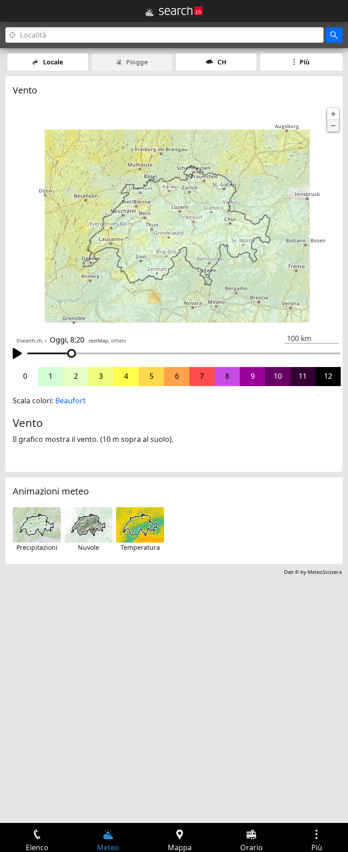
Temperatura (140, 547)
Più (304, 62)
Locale (53, 62)
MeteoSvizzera (325, 571)
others (118, 341)
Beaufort (70, 401)
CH (222, 62)
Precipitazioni (37, 547)
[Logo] (181, 10)
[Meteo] (149, 12)
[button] (333, 114)
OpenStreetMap (89, 341)
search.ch (31, 341)
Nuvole (88, 547)
